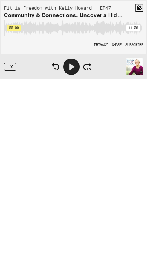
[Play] (71, 67)
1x (10, 67)
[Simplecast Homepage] (139, 8)
